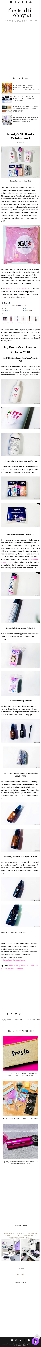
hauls (29, 1019)
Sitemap (24, 1345)
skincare (5, 1020)
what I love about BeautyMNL (16, 289)
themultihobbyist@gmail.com (14, 960)
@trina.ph (20, 1274)
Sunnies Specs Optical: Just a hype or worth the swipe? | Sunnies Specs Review (26, 109)
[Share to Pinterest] (16, 1014)
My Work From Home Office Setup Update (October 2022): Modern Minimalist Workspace (26, 120)
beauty (10, 1019)
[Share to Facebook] (7, 1014)
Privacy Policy (23, 1344)
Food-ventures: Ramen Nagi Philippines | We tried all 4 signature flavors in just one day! (26, 88)
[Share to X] (11, 1014)
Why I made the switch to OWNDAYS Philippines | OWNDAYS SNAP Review (25, 98)
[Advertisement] (20, 49)
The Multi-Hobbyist (20, 12)
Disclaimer (32, 1344)
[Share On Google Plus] (20, 1014)
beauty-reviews (20, 1019)
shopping (35, 1019)
